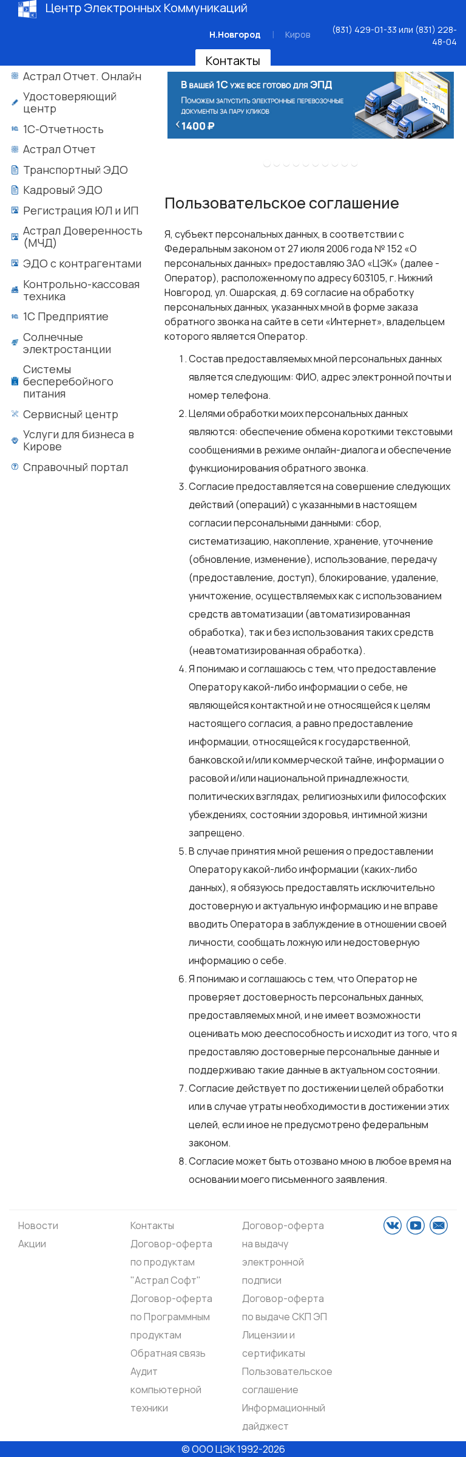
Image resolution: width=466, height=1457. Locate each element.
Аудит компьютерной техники (165, 1389)
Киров (297, 34)
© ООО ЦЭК (208, 1449)
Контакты (233, 60)
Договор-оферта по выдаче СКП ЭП (284, 1307)
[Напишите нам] (439, 1225)
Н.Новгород (235, 34)
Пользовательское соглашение (287, 1380)
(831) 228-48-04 (436, 35)
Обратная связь (168, 1353)
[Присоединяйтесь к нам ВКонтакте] (392, 1225)
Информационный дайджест (283, 1417)
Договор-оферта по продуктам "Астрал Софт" (171, 1262)
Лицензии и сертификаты (273, 1344)
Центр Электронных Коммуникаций (147, 8)
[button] (174, 119)
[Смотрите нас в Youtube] (416, 1225)
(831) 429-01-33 (364, 29)
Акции (32, 1243)
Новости (38, 1225)
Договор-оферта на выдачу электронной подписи (283, 1253)
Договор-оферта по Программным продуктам (171, 1317)
